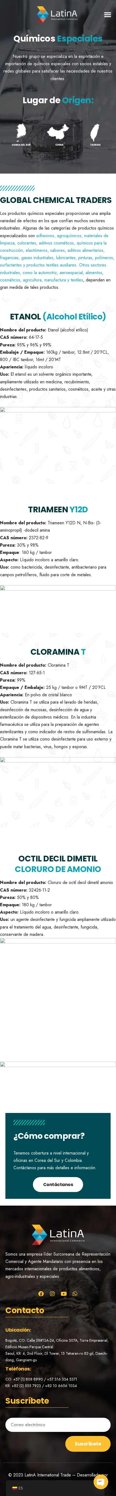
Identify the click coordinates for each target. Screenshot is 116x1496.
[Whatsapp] (75, 1294)
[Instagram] (52, 1294)
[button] (107, 14)
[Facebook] (41, 1294)
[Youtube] (63, 1294)
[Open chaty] (101, 1482)
